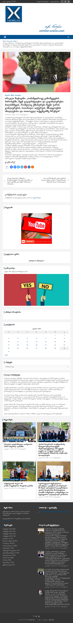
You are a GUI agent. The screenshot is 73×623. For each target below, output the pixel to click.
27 (36, 348)
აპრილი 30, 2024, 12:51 (12, 114)
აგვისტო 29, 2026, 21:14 (52, 566)
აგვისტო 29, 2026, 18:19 (52, 587)
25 (18, 348)
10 (8, 342)
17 (8, 345)
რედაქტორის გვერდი (9, 550)
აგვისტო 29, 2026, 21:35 (52, 548)
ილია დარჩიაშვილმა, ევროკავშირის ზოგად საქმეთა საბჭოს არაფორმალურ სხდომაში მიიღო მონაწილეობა (53, 180)
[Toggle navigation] (5, 37)
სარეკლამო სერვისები (43, 1)
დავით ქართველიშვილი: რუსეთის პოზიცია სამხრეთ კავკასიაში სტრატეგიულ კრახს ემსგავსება (33, 414)
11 (18, 342)
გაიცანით (7, 440)
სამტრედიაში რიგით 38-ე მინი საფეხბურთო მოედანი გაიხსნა (18, 485)
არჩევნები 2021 (7, 531)
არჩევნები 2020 (7, 529)
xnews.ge (32, 620)
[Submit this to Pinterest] (25, 167)
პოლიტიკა (18, 95)
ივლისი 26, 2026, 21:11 (45, 458)
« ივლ (6, 355)
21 (45, 345)
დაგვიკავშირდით (55, 1)
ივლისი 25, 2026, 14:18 (11, 488)
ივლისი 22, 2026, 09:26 (45, 497)
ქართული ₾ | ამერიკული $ (36, 260)
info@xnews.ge (7, 520)
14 (45, 342)
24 (8, 348)
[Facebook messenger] (15, 167)
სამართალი (6, 557)
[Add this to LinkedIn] (29, 167)
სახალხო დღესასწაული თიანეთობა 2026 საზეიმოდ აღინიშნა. (18, 445)
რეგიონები (8, 420)
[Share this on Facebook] (11, 167)
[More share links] (32, 167)
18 (18, 345)
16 (64, 342)
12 (27, 342)
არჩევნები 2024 (7, 534)
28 (45, 348)
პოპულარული (7, 546)
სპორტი (5, 560)
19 (27, 345)
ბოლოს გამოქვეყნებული (49, 525)
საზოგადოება (7, 555)
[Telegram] (22, 167)
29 (55, 348)
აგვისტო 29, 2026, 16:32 (52, 606)
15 (55, 342)
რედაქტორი (24, 114)
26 (27, 348)
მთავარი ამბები (9, 95)
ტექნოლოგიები (7, 565)
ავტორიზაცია (37, 198)
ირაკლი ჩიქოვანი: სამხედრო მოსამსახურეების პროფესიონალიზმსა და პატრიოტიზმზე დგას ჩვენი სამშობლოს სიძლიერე (20, 181)
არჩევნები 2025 (7, 536)
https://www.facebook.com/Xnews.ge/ (55, 512)
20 (36, 345)
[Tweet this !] (18, 167)
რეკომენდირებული (9, 553)
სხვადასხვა (6, 562)
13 (36, 342)
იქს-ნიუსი (51, 620)
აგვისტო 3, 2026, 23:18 (11, 449)
